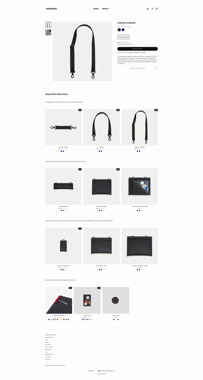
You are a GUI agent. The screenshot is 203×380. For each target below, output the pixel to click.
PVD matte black (123, 37)
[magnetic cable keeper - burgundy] (68, 319)
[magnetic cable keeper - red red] (57, 319)
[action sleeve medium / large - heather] (141, 210)
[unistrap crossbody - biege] (141, 151)
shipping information (137, 68)
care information (49, 337)
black (119, 29)
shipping (47, 342)
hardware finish (123, 34)
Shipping (119, 44)
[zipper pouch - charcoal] (83, 319)
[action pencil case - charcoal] (61, 210)
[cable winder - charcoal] (113, 319)
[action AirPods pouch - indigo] (63, 269)
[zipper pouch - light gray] (89, 319)
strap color (123, 26)
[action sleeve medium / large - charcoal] (137, 210)
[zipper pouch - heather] (91, 319)
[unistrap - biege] (103, 151)
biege (126, 29)
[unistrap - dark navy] (101, 151)
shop (96, 8)
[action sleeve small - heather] (103, 210)
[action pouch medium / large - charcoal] (137, 269)
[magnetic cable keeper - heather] (59, 319)
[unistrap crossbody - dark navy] (139, 151)
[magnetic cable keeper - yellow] (62, 319)
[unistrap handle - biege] (65, 151)
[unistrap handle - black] (61, 151)
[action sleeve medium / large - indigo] (139, 210)
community (48, 356)
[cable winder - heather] (116, 319)
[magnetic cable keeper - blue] (53, 319)
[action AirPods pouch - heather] (65, 269)
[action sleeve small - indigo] (101, 210)
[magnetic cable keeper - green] (66, 319)
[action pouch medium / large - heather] (141, 269)
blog (46, 352)
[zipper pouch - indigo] (87, 319)
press (46, 339)
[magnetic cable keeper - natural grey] (51, 319)
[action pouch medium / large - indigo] (139, 269)
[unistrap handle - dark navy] (63, 151)
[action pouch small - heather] (103, 269)
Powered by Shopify (101, 373)
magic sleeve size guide (50, 334)
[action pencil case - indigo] (63, 210)
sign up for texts (49, 347)
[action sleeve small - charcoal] (99, 210)
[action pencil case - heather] (65, 210)
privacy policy (48, 349)
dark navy (123, 29)
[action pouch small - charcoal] (99, 269)
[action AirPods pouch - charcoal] (61, 269)
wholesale (47, 359)
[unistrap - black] (99, 151)
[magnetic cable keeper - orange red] (55, 319)
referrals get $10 (49, 354)
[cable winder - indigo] (118, 319)
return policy (48, 344)
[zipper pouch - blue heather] (85, 319)
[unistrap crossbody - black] (137, 151)
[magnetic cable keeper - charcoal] (49, 319)
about (105, 8)
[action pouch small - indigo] (101, 269)
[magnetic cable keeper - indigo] (64, 319)
